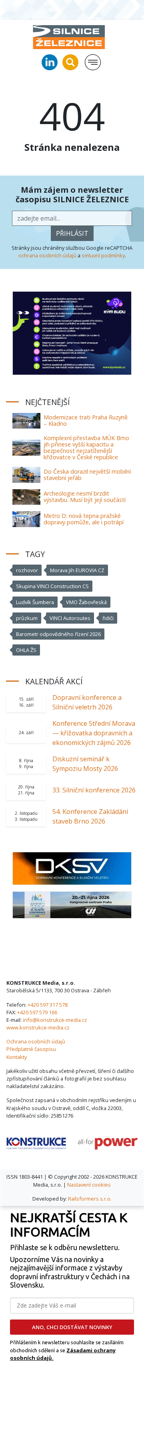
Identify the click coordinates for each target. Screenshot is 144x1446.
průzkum (27, 618)
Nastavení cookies (89, 1184)
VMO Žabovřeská (86, 602)
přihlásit (72, 233)
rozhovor (27, 570)
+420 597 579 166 (37, 1012)
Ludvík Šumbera (35, 602)
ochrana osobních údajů (47, 255)
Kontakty (16, 1057)
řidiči (108, 618)
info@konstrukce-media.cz (55, 1019)
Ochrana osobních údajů (35, 1041)
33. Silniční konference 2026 (94, 790)
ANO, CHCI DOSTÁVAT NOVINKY (72, 1327)
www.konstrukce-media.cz (38, 1027)
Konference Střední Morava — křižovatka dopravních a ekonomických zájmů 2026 (93, 733)
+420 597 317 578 (48, 1004)
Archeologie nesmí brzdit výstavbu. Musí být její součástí (85, 497)
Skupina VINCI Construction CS (52, 586)
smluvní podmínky (103, 255)
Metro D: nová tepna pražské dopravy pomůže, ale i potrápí (84, 519)
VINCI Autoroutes (70, 618)
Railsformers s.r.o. (90, 1198)
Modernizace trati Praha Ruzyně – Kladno (86, 420)
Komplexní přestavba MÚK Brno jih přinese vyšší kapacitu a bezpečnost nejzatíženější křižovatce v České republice (86, 447)
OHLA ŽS (26, 650)
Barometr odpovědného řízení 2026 (58, 634)
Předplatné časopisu (31, 1049)
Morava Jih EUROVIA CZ (77, 570)
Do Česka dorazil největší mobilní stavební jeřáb (87, 475)
